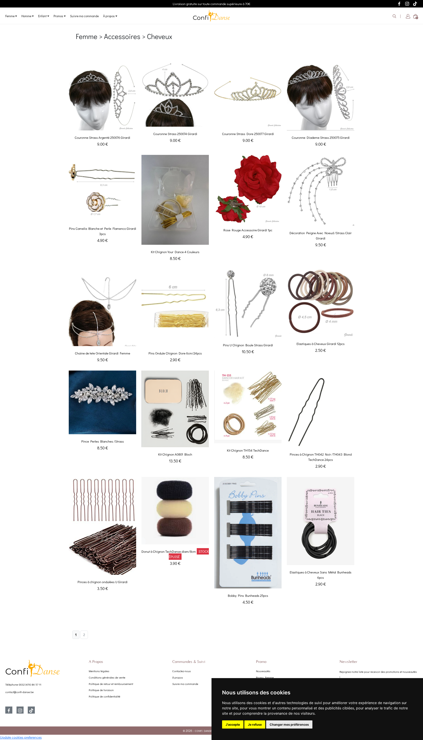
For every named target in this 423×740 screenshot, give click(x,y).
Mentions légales (99, 671)
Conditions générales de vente (107, 677)
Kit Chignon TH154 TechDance (248, 450)
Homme (26, 16)
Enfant (42, 16)
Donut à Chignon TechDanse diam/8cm (168, 551)
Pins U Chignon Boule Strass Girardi (248, 345)
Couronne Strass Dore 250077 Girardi (248, 134)
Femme (10, 16)
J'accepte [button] (233, 724)
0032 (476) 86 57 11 (30, 684)
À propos (109, 16)
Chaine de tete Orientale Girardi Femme (102, 353)
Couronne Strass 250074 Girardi (175, 134)
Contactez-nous (181, 671)
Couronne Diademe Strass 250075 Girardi (321, 137)
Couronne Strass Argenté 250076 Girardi (102, 137)
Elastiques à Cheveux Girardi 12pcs (321, 343)
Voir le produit (102, 126)
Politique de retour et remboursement (111, 684)
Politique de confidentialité (104, 696)
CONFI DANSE (203, 731)
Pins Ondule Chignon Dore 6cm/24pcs (175, 353)
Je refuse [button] (255, 724)
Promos (59, 16)
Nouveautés (263, 671)
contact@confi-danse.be (19, 692)
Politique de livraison (101, 690)
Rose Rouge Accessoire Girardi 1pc (247, 230)
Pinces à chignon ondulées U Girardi (103, 582)
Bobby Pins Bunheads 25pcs (248, 595)
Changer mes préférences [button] (289, 724)
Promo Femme (265, 677)
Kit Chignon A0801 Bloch (175, 454)
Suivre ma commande (84, 16)
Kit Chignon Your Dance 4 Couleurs (175, 252)
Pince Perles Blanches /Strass (102, 441)
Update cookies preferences (21, 737)
